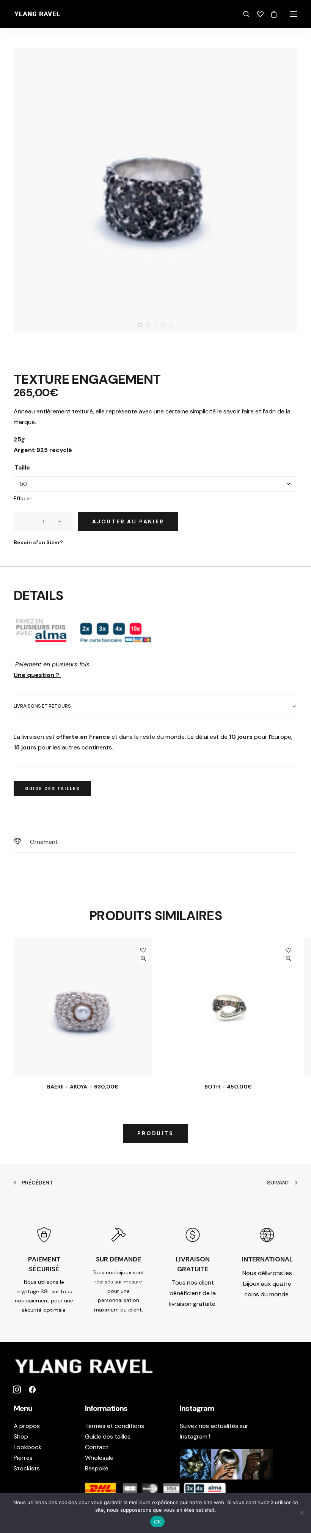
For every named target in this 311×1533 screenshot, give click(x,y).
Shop (21, 1436)
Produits (155, 1133)
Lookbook (28, 1447)
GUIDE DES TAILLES (52, 788)
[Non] (301, 1513)
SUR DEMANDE (118, 1259)
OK (157, 1522)
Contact (96, 1447)
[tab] (155, 706)
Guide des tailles (107, 1436)
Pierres (23, 1458)
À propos (27, 1426)
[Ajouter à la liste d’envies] (143, 950)
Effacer (22, 498)
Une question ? (37, 675)
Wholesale (99, 1458)
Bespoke (96, 1468)
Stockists (27, 1468)
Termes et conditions (114, 1426)
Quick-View (143, 958)
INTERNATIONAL (267, 1259)
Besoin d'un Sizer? (38, 542)
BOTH (227, 1086)
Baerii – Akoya (82, 1086)
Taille (22, 467)
